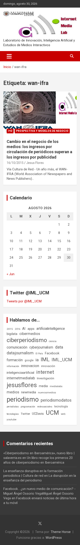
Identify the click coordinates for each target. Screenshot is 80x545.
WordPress (54, 538)
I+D (10, 130)
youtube (11, 419)
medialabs (56, 386)
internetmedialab (21, 378)
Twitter (25, 413)
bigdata (12, 334)
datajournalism (20, 353)
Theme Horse (61, 532)
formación (15, 360)
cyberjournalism (41, 347)
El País (39, 353)
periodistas (13, 406)
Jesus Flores (35, 163)
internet (45, 372)
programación (28, 406)
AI (24, 328)
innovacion (30, 365)
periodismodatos (56, 400)
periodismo (23, 399)
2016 (17, 329)
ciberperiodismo (27, 340)
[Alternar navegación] (9, 56)
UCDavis (38, 414)
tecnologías (13, 414)
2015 (10, 328)
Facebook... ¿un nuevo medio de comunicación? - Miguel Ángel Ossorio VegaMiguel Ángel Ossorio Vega (39, 493)
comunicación (17, 347)
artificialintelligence (50, 328)
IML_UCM (62, 359)
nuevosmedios (47, 392)
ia (37, 359)
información (13, 366)
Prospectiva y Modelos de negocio (42, 130)
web (63, 414)
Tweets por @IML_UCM (24, 301)
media (43, 386)
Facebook (52, 353)
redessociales (44, 406)
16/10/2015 (15, 163)
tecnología (61, 406)
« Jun (10, 274)
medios (13, 392)
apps (31, 328)
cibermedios (29, 333)
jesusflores (22, 385)
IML (45, 359)
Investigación (45, 378)
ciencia (52, 341)
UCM (52, 412)
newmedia (28, 392)
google (29, 360)
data (59, 347)
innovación (48, 366)
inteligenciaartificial (20, 373)
